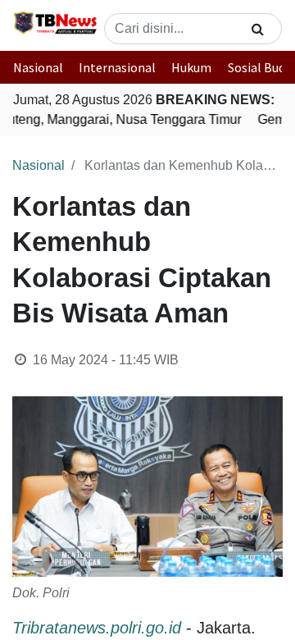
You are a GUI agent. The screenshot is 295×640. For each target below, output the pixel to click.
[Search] (258, 28)
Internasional (117, 67)
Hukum (191, 67)
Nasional (38, 67)
